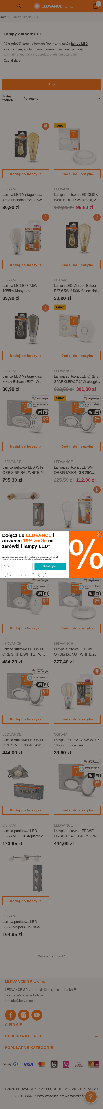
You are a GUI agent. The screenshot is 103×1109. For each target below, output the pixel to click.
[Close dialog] (99, 534)
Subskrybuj (50, 566)
